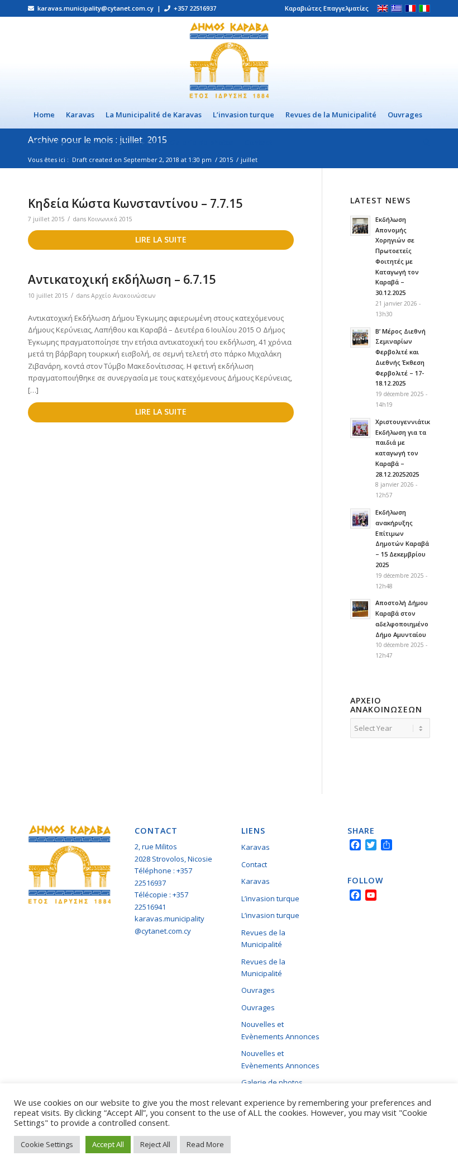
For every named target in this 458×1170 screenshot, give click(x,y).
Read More (205, 1144)
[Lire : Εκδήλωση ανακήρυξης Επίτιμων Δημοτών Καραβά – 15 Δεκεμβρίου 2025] (360, 518)
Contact (254, 864)
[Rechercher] (423, 142)
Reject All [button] (155, 1144)
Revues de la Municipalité (263, 938)
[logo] (229, 59)
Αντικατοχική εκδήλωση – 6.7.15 (122, 279)
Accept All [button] (108, 1144)
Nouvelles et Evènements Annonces (280, 1030)
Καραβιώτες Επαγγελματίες (327, 8)
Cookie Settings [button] (47, 1144)
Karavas (255, 847)
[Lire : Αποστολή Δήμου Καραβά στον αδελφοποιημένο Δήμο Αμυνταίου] (360, 609)
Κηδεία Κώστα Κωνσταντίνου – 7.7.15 (135, 203)
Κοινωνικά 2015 (110, 219)
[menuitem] (324, 8)
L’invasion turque (270, 898)
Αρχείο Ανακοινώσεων (123, 295)
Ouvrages (258, 990)
